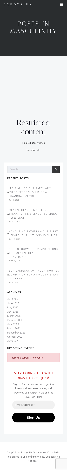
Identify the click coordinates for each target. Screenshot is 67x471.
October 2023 (14, 320)
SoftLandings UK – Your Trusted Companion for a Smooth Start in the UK (34, 274)
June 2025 (13, 303)
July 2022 (12, 341)
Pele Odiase (29, 142)
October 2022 (14, 336)
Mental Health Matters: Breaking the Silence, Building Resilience (33, 213)
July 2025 (12, 299)
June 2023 (13, 324)
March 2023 (13, 328)
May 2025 (12, 307)
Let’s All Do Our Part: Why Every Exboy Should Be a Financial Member (30, 192)
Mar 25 (41, 142)
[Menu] (62, 4)
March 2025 (14, 315)
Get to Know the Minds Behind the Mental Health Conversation (33, 252)
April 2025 (12, 311)
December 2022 (16, 332)
